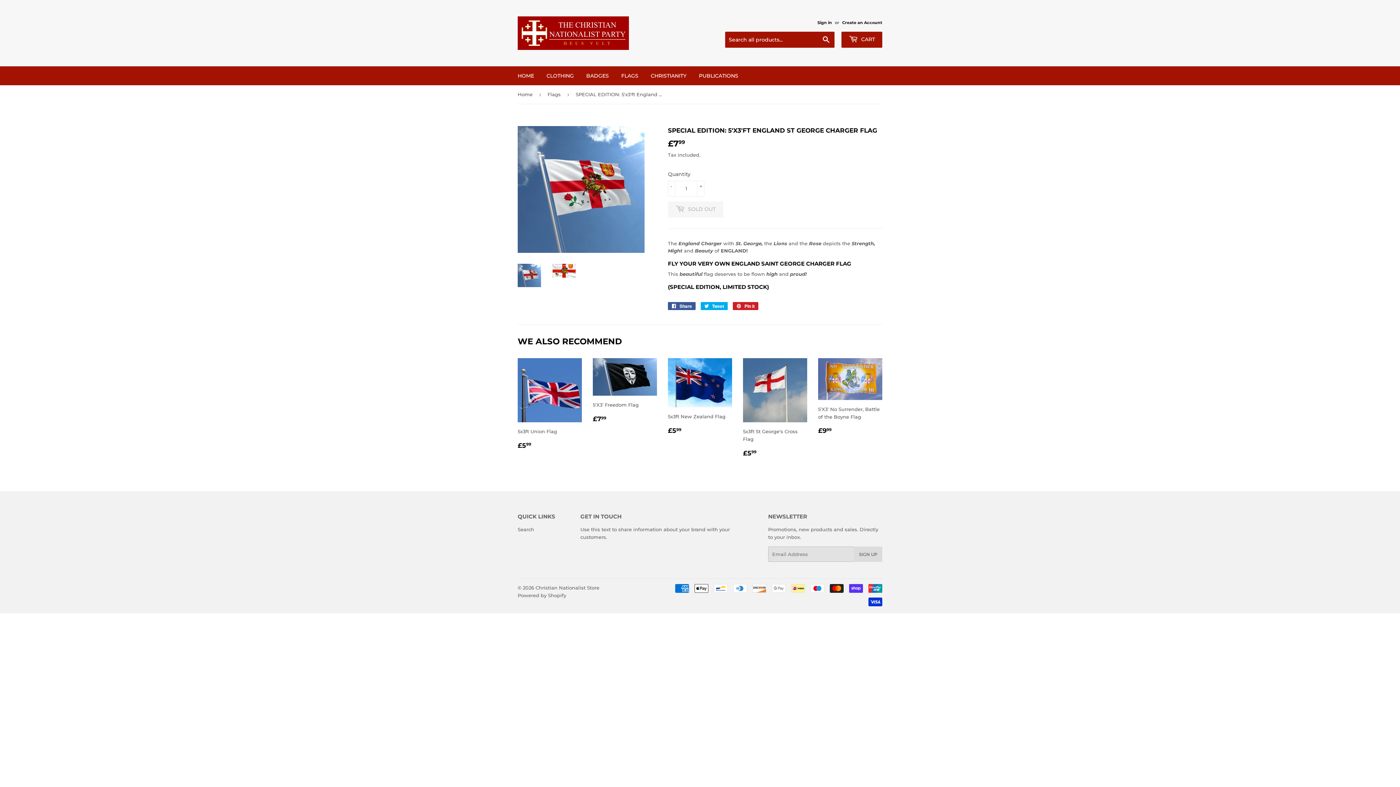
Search (526, 529)
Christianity (669, 76)
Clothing (560, 76)
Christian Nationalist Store (567, 588)
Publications (718, 76)
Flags (629, 76)
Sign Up (868, 554)
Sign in (824, 22)
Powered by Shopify (542, 595)
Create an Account (862, 22)
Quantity (679, 174)
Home (526, 76)
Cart (867, 39)
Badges (597, 76)
